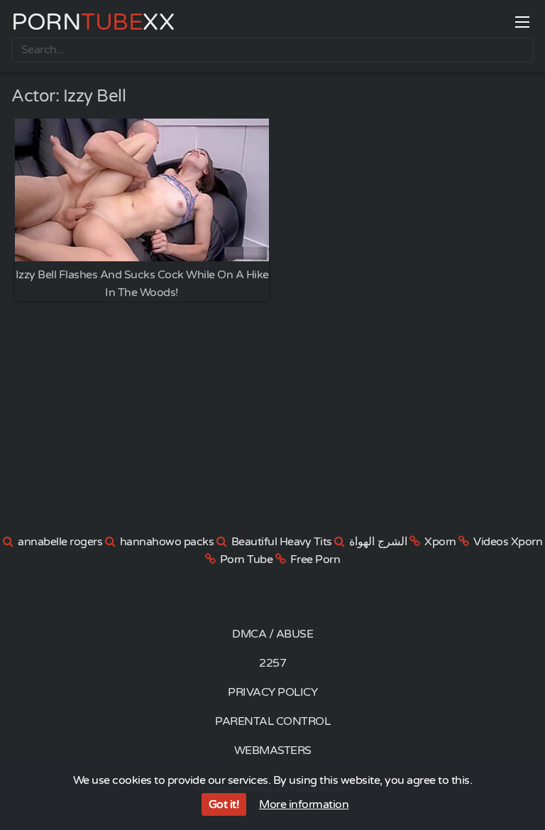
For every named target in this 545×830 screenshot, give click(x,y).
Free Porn (315, 559)
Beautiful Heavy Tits (281, 542)
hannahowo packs (167, 542)
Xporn (440, 542)
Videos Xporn (507, 542)
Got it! (224, 804)
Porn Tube (246, 559)
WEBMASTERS (273, 750)
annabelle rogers (60, 542)
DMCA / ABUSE (272, 634)
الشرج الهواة (378, 542)
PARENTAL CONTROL (272, 721)
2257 (272, 663)
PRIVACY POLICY (272, 692)
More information (303, 804)
